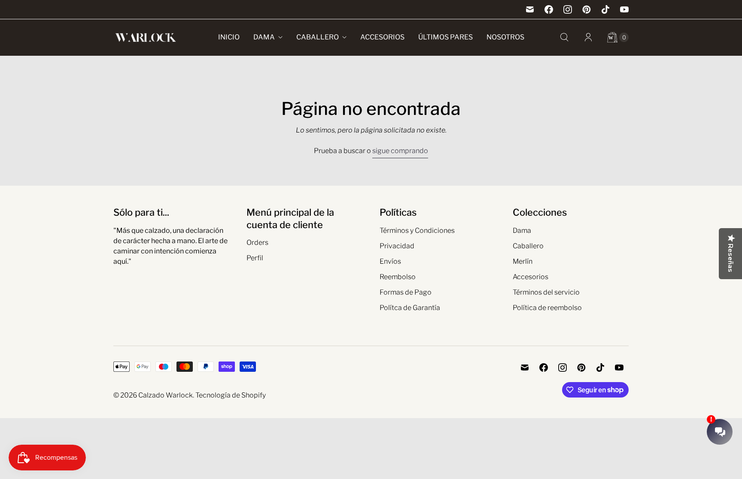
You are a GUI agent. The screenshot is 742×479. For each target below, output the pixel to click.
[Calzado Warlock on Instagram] (567, 9)
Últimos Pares (445, 37)
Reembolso (398, 277)
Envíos (390, 261)
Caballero (317, 37)
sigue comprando (400, 151)
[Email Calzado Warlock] (529, 9)
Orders (257, 242)
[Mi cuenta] (588, 37)
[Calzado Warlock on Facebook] (548, 9)
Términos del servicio (546, 292)
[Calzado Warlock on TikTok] (605, 9)
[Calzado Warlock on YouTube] (624, 9)
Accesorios (382, 37)
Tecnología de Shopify (230, 395)
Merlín (522, 261)
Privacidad (397, 246)
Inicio (229, 37)
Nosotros (505, 37)
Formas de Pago (406, 292)
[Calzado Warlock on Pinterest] (586, 9)
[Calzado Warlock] (145, 37)
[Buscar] (564, 37)
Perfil (254, 258)
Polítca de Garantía (410, 308)
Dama (264, 37)
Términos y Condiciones (417, 230)
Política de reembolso (547, 308)
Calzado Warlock (165, 395)
